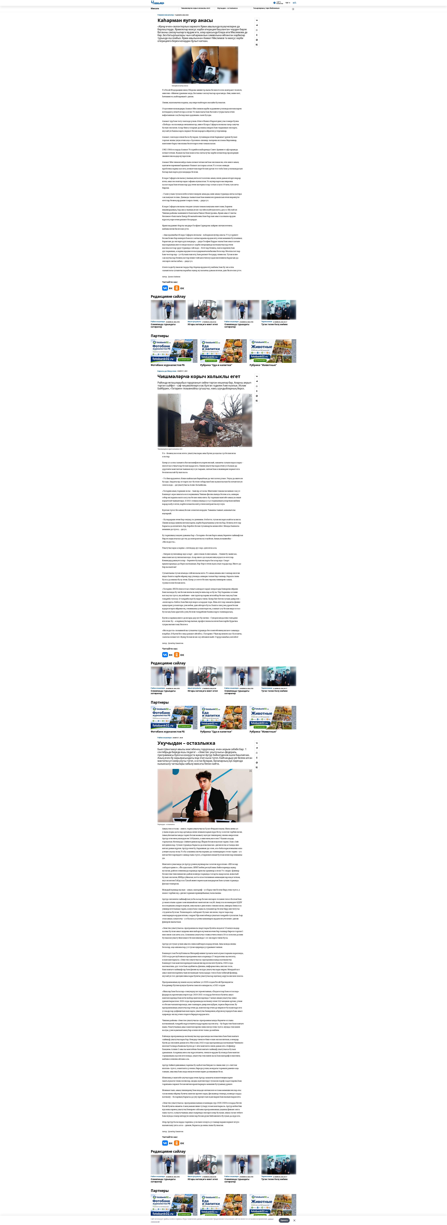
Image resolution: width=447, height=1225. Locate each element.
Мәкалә (155, 8)
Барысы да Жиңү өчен (166, 371)
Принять (284, 1220)
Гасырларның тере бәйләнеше (266, 8)
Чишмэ (157, 2)
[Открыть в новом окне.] (167, 288)
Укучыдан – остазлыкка (227, 8)
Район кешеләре (164, 738)
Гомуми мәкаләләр (165, 15)
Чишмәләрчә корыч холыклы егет (195, 8)
